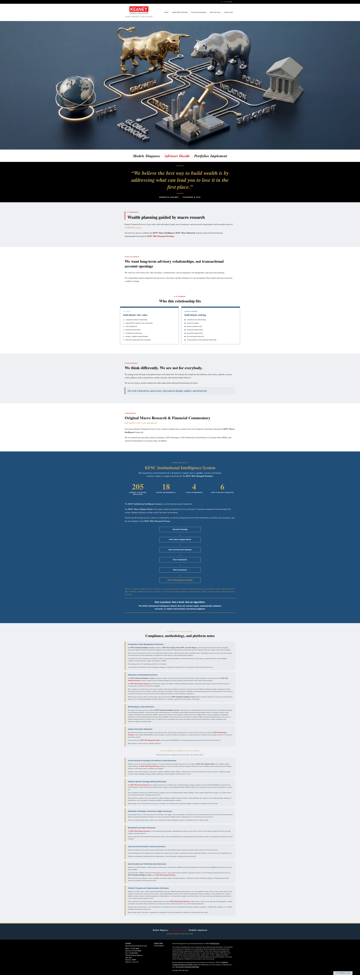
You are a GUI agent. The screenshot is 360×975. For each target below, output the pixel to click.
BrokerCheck (215, 943)
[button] (179, 12)
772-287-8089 (228, 2)
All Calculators (159, 946)
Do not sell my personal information (187, 967)
